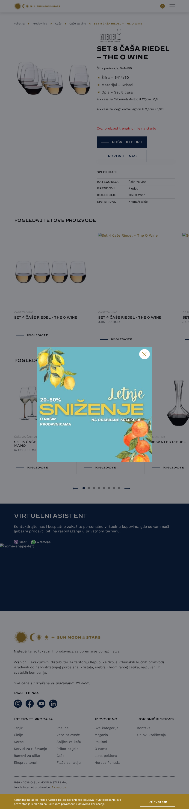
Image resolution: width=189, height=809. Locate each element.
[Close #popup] (144, 354)
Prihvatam (157, 802)
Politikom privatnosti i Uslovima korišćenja (76, 804)
